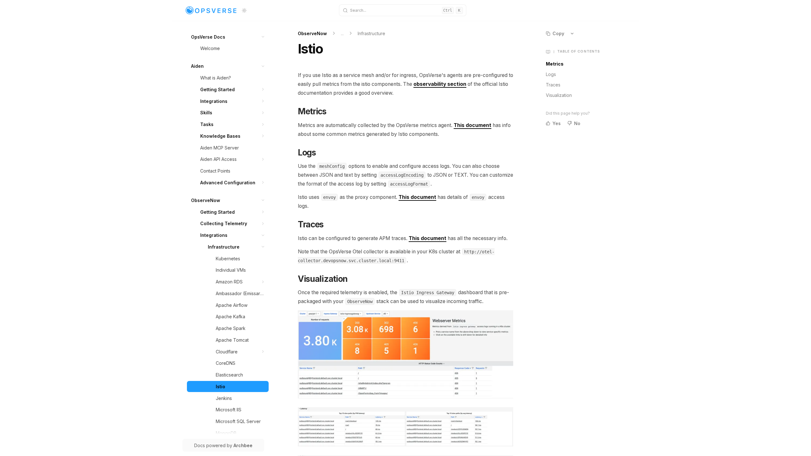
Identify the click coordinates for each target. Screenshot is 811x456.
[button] (263, 37)
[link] (228, 36)
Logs (551, 74)
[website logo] (211, 10)
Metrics (555, 63)
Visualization (559, 95)
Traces (553, 84)
